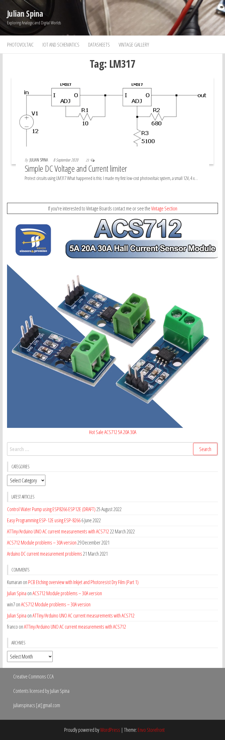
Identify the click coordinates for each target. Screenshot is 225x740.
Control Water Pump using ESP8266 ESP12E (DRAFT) (51, 509)
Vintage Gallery (134, 44)
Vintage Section (164, 208)
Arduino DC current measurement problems (44, 553)
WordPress (110, 729)
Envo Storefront (151, 729)
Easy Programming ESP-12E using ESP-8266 (44, 520)
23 (87, 160)
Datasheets (99, 44)
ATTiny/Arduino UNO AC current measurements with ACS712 (58, 531)
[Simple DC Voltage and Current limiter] (112, 119)
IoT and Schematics (60, 44)
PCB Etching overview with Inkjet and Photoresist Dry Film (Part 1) (83, 582)
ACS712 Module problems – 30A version (41, 542)
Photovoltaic (20, 44)
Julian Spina (25, 13)
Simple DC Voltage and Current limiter (76, 168)
